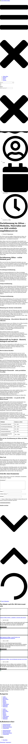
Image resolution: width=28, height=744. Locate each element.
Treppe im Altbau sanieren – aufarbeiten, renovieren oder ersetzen (13, 617)
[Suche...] (0, 84)
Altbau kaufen (6, 704)
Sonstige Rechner (6, 725)
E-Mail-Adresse (4, 493)
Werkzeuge (5, 706)
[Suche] (0, 130)
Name (1, 491)
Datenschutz (2, 742)
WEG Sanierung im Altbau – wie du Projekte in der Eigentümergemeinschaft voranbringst (10, 638)
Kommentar (3, 480)
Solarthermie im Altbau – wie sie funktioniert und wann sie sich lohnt (13, 659)
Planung (4, 701)
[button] (14, 38)
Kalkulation (5, 705)
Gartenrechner (6, 728)
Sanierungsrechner (7, 724)
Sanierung (5, 698)
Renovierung (10, 234)
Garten (4, 696)
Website (1, 496)
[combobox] (6, 88)
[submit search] (13, 82)
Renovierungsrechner (7, 726)
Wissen (4, 700)
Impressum (8, 742)
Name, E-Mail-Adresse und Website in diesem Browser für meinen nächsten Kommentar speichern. (13, 499)
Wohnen (4, 702)
